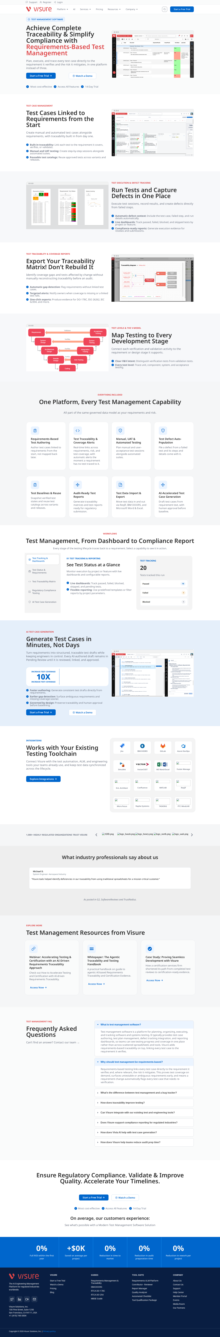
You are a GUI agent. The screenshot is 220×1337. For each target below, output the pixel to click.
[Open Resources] (120, 9)
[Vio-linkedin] (19, 1299)
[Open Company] (137, 9)
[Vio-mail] (34, 1299)
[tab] (42, 559)
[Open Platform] (67, 9)
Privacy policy (49, 1331)
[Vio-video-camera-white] (27, 1299)
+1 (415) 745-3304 (17, 1315)
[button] (96, 835)
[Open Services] (90, 9)
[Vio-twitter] (12, 1299)
